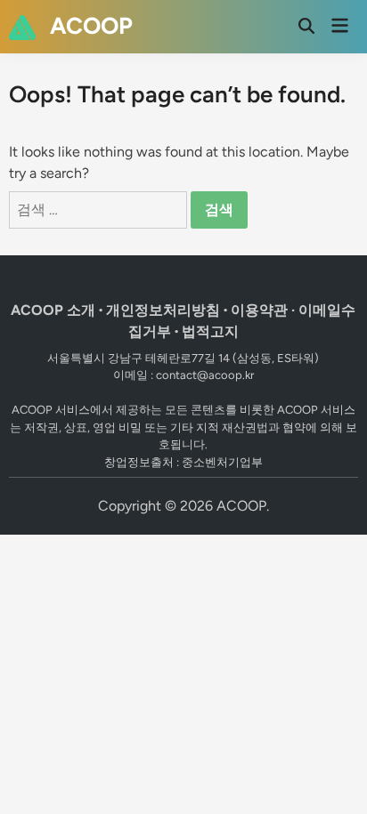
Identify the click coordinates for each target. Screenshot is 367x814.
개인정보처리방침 (163, 310)
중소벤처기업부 (222, 462)
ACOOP (91, 26)
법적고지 (210, 331)
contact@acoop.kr (205, 375)
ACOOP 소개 (53, 310)
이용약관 (259, 310)
